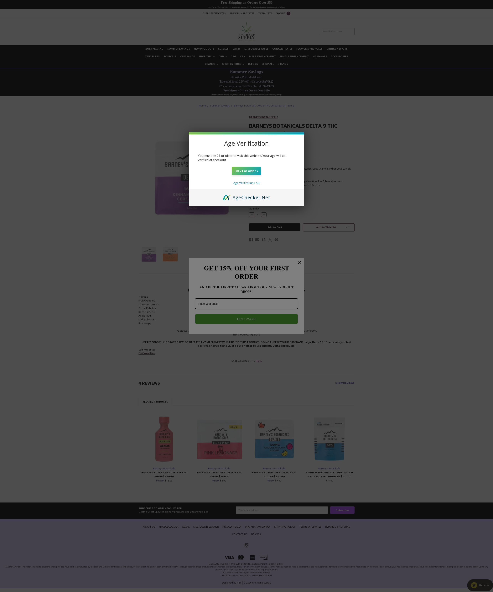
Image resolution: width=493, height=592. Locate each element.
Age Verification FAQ (246, 183)
